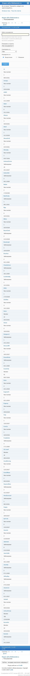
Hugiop (5, 507)
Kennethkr (6, 622)
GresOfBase (7, 472)
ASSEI (5, 92)
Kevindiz (6, 634)
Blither (5, 219)
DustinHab (6, 368)
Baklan (5, 184)
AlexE (5, 126)
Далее (5, 24)
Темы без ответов (16, 10)
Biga (5, 207)
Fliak (5, 415)
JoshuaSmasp (7, 611)
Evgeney (6, 403)
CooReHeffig (7, 276)
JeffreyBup (6, 576)
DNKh (5, 288)
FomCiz (6, 426)
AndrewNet (6, 173)
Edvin (5, 380)
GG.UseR (6, 449)
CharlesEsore (7, 265)
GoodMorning (7, 461)
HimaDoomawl (7, 495)
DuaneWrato (7, 357)
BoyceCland (7, 230)
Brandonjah (7, 242)
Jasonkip (6, 564)
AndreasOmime (8, 161)
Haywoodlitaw (7, 484)
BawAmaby (7, 196)
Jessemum (6, 587)
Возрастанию (8, 57)
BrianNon (6, 253)
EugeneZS (6, 392)
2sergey (6, 80)
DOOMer (6, 299)
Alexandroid (7, 138)
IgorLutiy (6, 518)
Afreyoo (6, 115)
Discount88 (7, 345)
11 (4, 69)
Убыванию (21, 57)
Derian (5, 322)
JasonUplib (6, 553)
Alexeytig (6, 149)
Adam (5, 103)
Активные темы (6, 10)
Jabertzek (6, 541)
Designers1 (7, 334)
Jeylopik (6, 599)
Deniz (5, 311)
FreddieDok (7, 438)
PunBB (20, 665)
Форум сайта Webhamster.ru (12, 3)
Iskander (6, 530)
